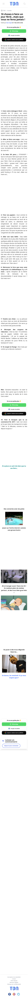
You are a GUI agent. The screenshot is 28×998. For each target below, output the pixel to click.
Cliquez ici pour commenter (11, 745)
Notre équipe (14, 980)
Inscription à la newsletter (14, 977)
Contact (14, 979)
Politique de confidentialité (14, 984)
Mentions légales (14, 982)
